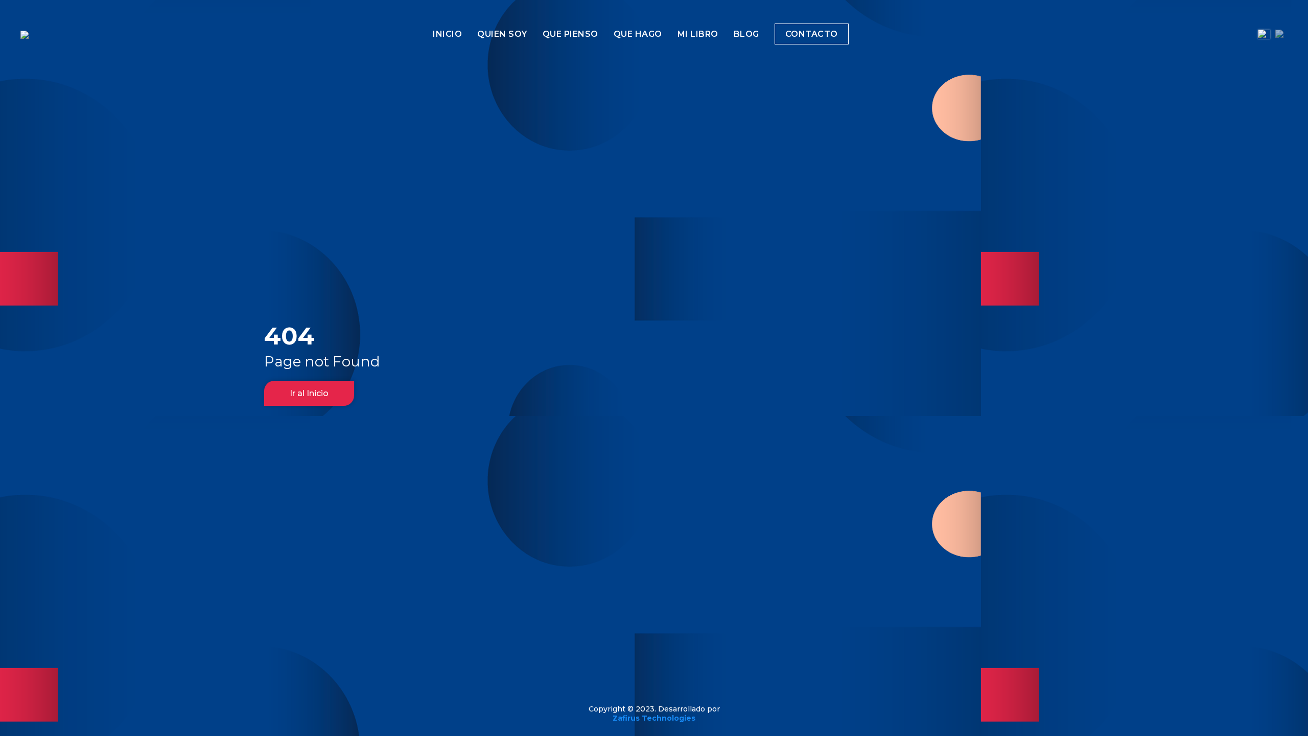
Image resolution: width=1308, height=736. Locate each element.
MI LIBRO (698, 34)
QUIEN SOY (502, 34)
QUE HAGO (638, 34)
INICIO (447, 34)
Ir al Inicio (309, 393)
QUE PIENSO (570, 34)
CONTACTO (811, 34)
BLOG (746, 34)
